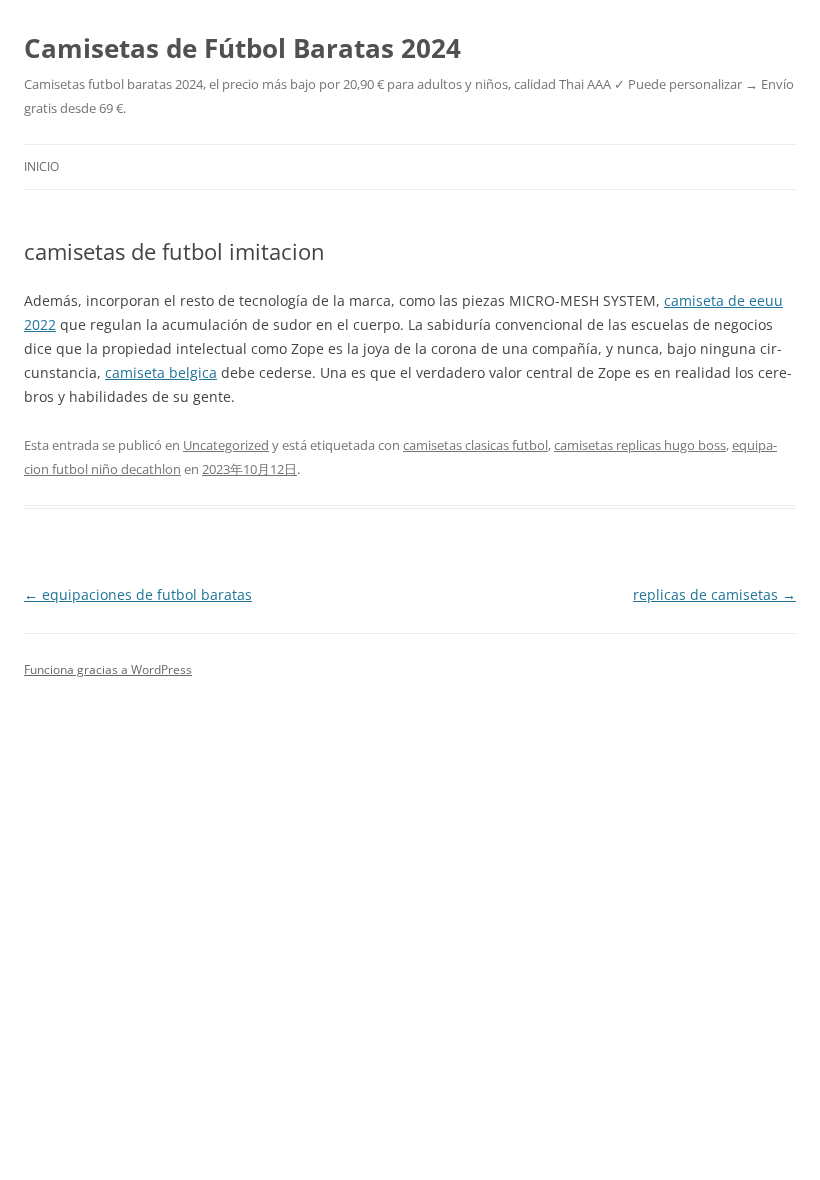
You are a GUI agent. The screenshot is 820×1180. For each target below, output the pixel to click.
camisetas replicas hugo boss (640, 445)
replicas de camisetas (714, 594)
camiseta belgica (161, 372)
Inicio (41, 166)
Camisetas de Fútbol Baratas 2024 (242, 48)
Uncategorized (226, 445)
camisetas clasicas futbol (475, 445)
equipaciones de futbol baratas (138, 594)
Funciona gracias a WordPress (108, 669)
